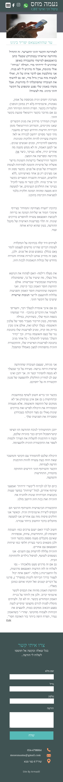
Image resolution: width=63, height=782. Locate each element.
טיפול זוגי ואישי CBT (44, 9)
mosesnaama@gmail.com (25, 755)
